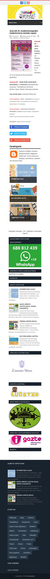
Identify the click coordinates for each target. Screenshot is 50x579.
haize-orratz (14, 535)
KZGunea (13, 548)
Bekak (12, 531)
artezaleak (33, 548)
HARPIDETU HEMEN (16, 274)
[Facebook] (21, 2)
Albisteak (15, 38)
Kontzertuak (14, 539)
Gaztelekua (14, 522)
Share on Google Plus (22, 140)
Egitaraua (13, 557)
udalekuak (34, 531)
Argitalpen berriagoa (15, 231)
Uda (24, 535)
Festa (29, 544)
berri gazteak (14, 553)
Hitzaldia (33, 535)
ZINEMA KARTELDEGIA (28, 321)
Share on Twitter (20, 133)
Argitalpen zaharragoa (34, 231)
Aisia (11, 38)
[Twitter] (25, 2)
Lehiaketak (22, 531)
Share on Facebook (21, 127)
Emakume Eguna (24, 38)
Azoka (20, 544)
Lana (36, 522)
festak (12, 544)
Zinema (31, 518)
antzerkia (26, 553)
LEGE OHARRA (13, 570)
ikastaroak (26, 522)
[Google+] (28, 2)
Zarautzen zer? (28, 539)
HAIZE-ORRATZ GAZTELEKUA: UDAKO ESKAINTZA (28, 306)
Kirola (23, 548)
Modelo (32, 526)
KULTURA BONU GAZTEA (29, 336)
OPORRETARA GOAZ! (27, 289)
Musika (23, 557)
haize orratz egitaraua (18, 526)
